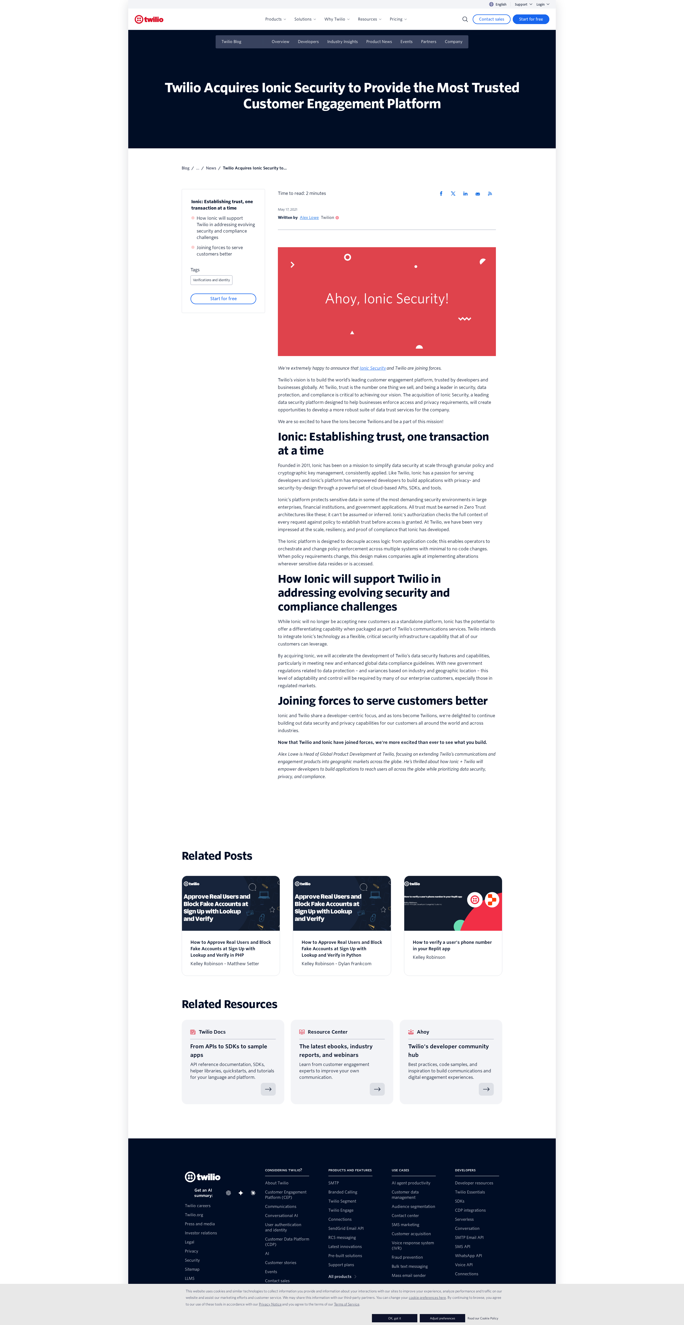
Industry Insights (342, 42)
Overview (280, 42)
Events (407, 42)
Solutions (303, 19)
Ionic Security (373, 368)
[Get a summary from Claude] (255, 1193)
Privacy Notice (270, 1304)
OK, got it (394, 1318)
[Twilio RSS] (492, 193)
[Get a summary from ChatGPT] (230, 1193)
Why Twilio (334, 19)
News (211, 168)
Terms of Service (346, 1304)
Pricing (396, 19)
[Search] (465, 19)
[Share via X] (455, 193)
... (197, 168)
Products (273, 19)
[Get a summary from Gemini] (242, 1193)
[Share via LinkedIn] (467, 193)
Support (521, 4)
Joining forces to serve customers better (220, 251)
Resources (367, 19)
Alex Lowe (309, 217)
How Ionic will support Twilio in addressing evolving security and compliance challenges (226, 228)
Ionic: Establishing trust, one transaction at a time (222, 205)
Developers (308, 42)
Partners (428, 42)
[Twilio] (149, 19)
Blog (185, 168)
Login (541, 4)
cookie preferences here (427, 1297)
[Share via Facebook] (443, 193)
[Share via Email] (480, 193)
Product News (379, 42)
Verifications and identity (211, 280)
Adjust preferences (442, 1318)
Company (454, 42)
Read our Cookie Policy (483, 1318)
